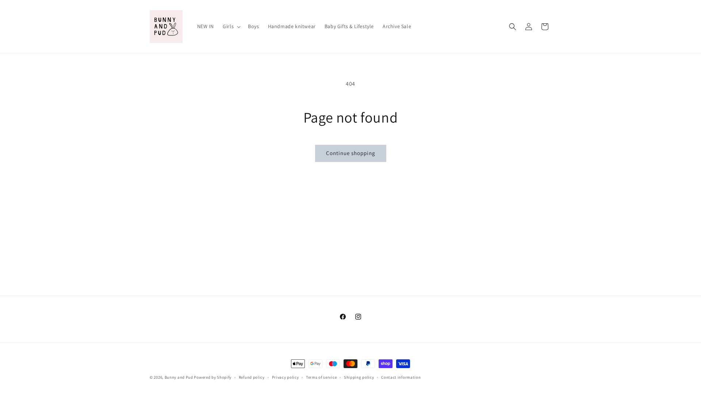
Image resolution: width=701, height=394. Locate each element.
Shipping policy (359, 376)
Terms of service (321, 376)
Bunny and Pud (179, 377)
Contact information (401, 376)
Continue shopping (350, 153)
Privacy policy (285, 376)
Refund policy (252, 376)
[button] (231, 26)
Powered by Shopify (212, 377)
